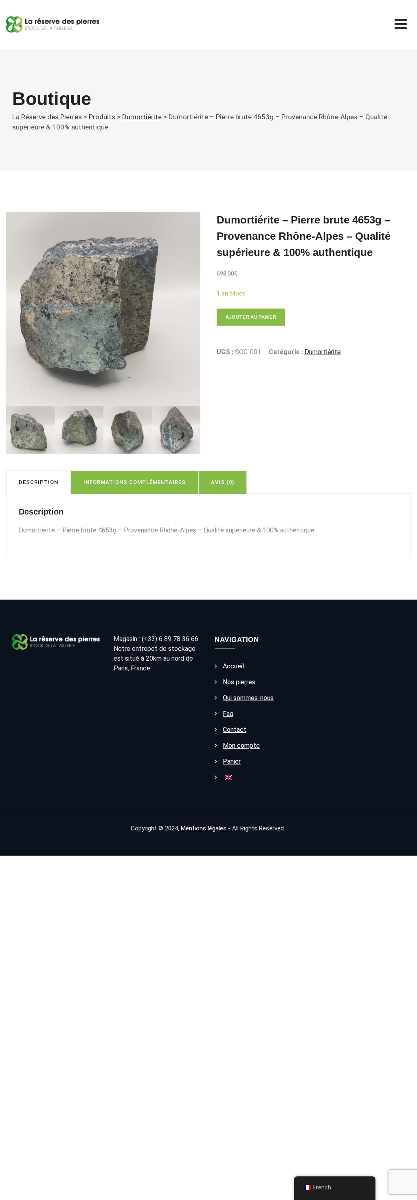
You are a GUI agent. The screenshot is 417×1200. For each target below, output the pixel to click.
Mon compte (241, 745)
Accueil (233, 666)
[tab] (38, 482)
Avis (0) (222, 482)
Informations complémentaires (134, 482)
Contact (234, 730)
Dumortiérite (323, 352)
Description (38, 482)
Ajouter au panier (251, 317)
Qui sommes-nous (248, 698)
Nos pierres (239, 682)
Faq (228, 714)
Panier (232, 761)
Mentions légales (203, 828)
